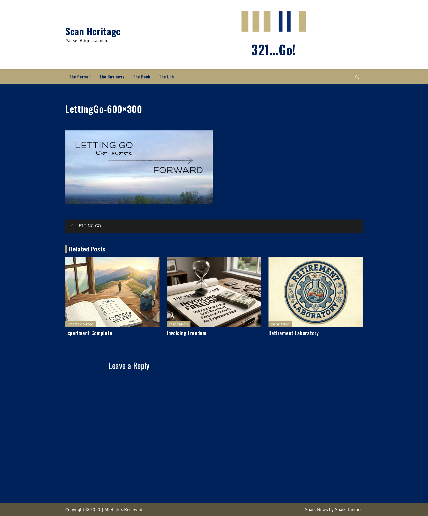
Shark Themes (349, 509)
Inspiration (178, 324)
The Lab (166, 77)
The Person (80, 77)
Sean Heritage (93, 31)
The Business (112, 77)
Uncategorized (80, 324)
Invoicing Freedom (187, 333)
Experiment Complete (88, 333)
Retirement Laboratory (293, 333)
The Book (141, 77)
